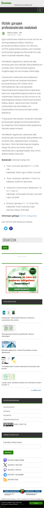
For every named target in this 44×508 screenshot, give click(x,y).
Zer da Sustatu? (9, 407)
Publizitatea (22, 256)
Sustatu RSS (13, 480)
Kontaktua (7, 415)
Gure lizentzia (20, 424)
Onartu (36, 503)
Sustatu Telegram (15, 475)
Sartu (5, 248)
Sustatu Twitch (14, 470)
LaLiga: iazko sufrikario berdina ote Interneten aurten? (22, 383)
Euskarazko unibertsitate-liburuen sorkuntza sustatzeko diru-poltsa (18, 319)
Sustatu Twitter (15, 465)
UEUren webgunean (28, 216)
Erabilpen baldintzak (11, 419)
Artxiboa (6, 411)
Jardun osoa (37, 390)
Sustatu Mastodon (16, 460)
